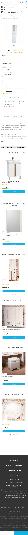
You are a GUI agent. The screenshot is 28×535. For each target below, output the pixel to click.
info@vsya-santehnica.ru (15, 482)
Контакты (14, 468)
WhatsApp (17, 475)
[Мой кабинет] (22, 2)
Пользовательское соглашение (15, 493)
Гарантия (22, 462)
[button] (13, 45)
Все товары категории (7, 83)
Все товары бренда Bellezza (9, 85)
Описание (6, 116)
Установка (18, 465)
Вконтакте (10, 475)
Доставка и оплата (9, 462)
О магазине (14, 460)
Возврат (9, 465)
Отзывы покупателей (14, 470)
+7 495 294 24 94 (14, 479)
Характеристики (18, 116)
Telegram (14, 475)
